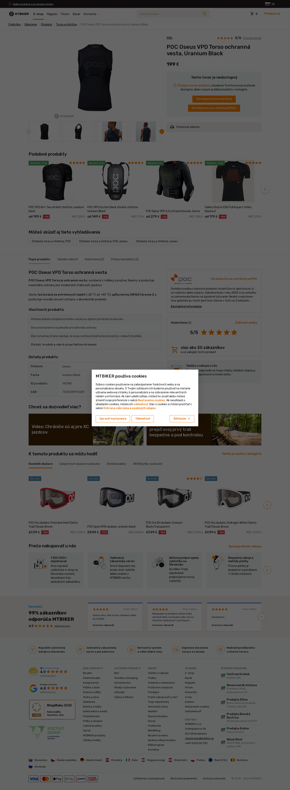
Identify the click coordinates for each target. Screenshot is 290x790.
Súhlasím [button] (182, 419)
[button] (141, 404)
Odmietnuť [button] (143, 418)
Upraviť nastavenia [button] (112, 418)
